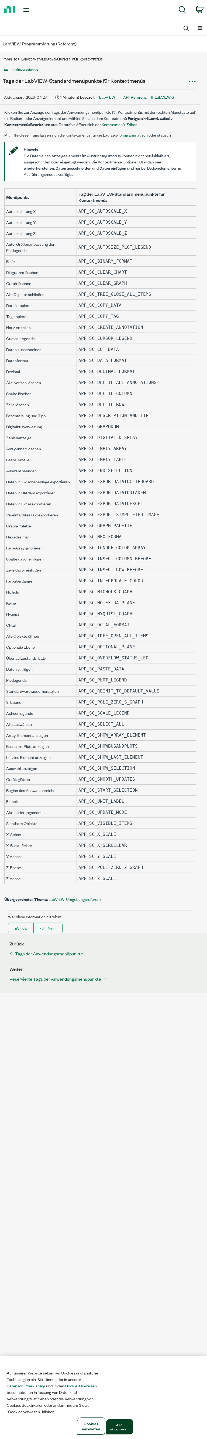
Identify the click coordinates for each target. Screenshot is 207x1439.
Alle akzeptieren (119, 1426)
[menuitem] (182, 10)
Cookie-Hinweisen (81, 1385)
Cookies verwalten (91, 1426)
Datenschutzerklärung (26, 1385)
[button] (100, 69)
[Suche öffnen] (185, 27)
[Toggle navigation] (32, 10)
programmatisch (133, 135)
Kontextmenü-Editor (119, 124)
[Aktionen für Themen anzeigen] (192, 81)
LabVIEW (107, 97)
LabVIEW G (164, 97)
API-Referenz (135, 97)
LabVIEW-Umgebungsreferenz (75, 899)
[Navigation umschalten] (200, 27)
